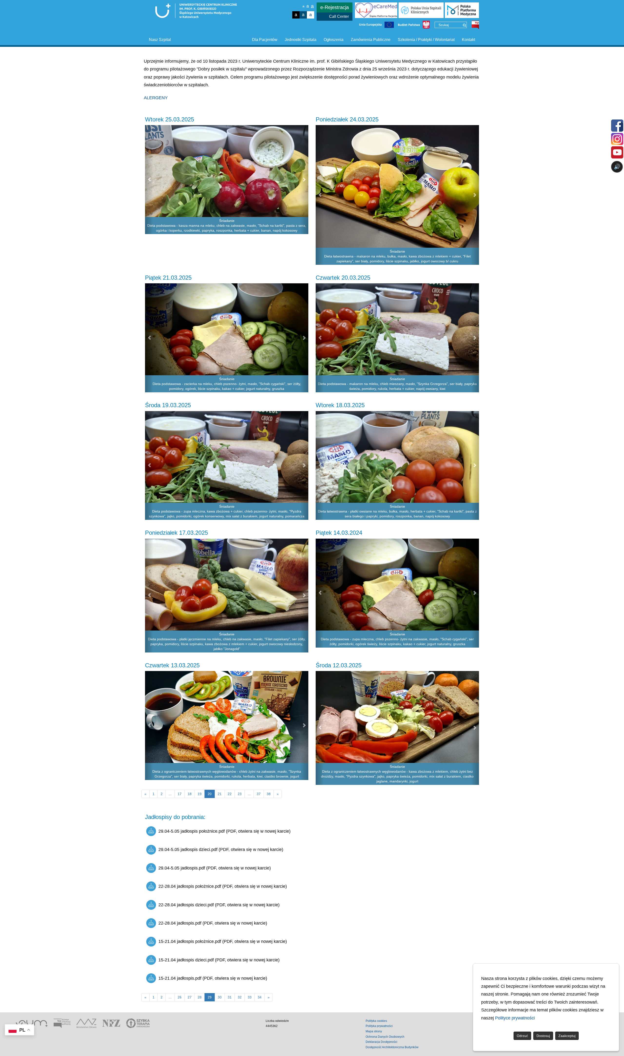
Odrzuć (522, 1036)
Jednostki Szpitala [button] (300, 40)
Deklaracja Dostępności (381, 1042)
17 (180, 794)
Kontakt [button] (468, 40)
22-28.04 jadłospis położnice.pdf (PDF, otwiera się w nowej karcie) (222, 886)
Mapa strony (374, 1031)
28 (200, 997)
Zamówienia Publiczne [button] (370, 40)
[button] (149, 179)
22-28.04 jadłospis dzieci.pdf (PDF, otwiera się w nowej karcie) (219, 904)
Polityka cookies (376, 1021)
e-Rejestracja (334, 7)
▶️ (477, 186)
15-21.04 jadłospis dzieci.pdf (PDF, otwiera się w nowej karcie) (219, 959)
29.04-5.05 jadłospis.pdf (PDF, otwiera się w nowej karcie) (214, 868)
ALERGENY (156, 97)
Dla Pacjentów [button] (264, 40)
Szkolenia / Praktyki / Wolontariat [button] (426, 40)
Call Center (339, 16)
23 (240, 794)
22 (230, 794)
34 (260, 997)
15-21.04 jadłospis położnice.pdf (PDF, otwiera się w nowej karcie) (222, 941)
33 (250, 997)
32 (240, 997)
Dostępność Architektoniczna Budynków (392, 1047)
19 (200, 794)
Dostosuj (543, 1036)
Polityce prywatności (515, 1018)
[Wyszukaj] (464, 25)
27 (190, 997)
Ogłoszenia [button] (333, 40)
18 (190, 794)
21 (220, 794)
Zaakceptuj (566, 1036)
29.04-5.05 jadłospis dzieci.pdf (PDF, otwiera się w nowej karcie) (220, 849)
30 (220, 997)
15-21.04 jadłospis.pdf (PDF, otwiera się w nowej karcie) (212, 978)
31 (230, 997)
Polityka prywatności (379, 1026)
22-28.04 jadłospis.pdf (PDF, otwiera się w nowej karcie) (212, 923)
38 (269, 794)
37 (259, 794)
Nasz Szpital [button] (160, 40)
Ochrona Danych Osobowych (385, 1036)
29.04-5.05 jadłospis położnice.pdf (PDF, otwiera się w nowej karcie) (224, 831)
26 (180, 997)
